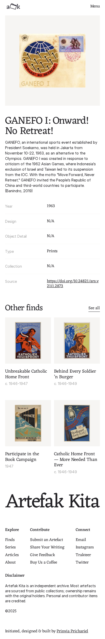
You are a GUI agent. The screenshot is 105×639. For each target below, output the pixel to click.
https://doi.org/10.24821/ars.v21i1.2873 (73, 284)
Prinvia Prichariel (72, 631)
